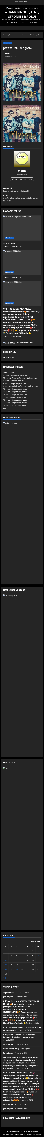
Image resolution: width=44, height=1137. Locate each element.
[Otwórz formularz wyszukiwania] (40, 28)
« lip (4, 977)
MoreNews (19, 1134)
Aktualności (7, 43)
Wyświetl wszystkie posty (22, 179)
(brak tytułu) (8, 997)
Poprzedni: (16, 189)
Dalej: (20, 198)
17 (6, 965)
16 (38, 960)
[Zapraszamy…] (22, 228)
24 (6, 969)
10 (6, 960)
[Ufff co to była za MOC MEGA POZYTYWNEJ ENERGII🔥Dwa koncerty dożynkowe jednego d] (22, 293)
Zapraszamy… (9, 243)
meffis (7, 53)
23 (38, 965)
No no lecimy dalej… (11, 1049)
